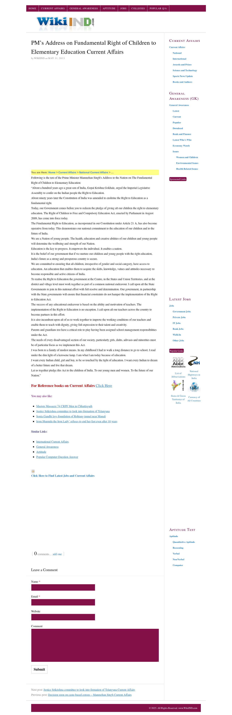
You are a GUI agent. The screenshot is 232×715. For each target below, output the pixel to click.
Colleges (138, 8)
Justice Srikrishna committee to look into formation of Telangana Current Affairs (89, 689)
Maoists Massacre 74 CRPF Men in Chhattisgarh (64, 406)
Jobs (123, 8)
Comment (36, 626)
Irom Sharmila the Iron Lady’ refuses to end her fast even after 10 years (76, 421)
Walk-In (177, 334)
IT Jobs (177, 323)
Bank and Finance (182, 134)
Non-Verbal (178, 559)
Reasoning (178, 547)
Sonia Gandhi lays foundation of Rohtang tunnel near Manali (71, 416)
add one (57, 554)
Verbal (176, 553)
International (179, 58)
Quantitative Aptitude (184, 542)
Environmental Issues (187, 163)
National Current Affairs (93, 172)
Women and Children (187, 157)
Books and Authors (182, 81)
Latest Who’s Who (182, 139)
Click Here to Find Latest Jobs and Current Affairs (62, 475)
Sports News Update (183, 76)
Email (35, 596)
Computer (178, 565)
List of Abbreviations (178, 375)
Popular (177, 122)
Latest (176, 110)
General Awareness (84, 8)
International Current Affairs (52, 441)
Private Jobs (179, 317)
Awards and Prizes (182, 64)
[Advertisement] (95, 90)
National (177, 52)
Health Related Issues (187, 168)
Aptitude (109, 8)
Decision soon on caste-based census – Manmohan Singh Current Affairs (90, 695)
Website (35, 611)
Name (35, 581)
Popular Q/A (158, 8)
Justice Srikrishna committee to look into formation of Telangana (73, 411)
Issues (176, 151)
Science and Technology (185, 70)
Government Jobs (182, 311)
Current (177, 116)
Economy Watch (181, 145)
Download (178, 128)
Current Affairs (53, 8)
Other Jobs (178, 340)
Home (32, 8)
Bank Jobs (178, 328)
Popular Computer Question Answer (57, 457)
